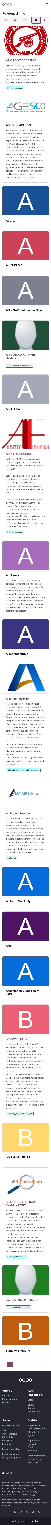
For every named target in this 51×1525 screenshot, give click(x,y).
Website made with (22, 1521)
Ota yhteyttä (34, 1432)
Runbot (31, 1408)
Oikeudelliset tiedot (37, 1455)
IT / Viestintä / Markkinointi (18, 1307)
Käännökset (34, 1411)
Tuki (4, 1430)
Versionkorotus (9, 1434)
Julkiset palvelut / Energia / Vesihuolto (23, 770)
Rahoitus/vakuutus (15, 88)
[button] (46, 4)
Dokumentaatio (9, 1399)
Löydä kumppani (10, 1454)
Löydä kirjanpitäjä (11, 1449)
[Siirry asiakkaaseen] (25, 40)
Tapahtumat (34, 1440)
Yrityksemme (34, 1425)
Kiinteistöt (11, 858)
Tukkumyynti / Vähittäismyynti (19, 1114)
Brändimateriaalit (36, 1429)
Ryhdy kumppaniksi (12, 1457)
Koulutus (6, 1444)
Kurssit (5, 1395)
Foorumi (6, 1402)
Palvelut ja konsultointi (16, 1256)
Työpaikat (33, 1435)
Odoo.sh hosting (10, 1425)
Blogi (30, 1447)
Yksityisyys (35, 1459)
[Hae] (15, 20)
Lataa (30, 1400)
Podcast (32, 1444)
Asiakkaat (33, 1450)
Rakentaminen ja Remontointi (19, 366)
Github (31, 1405)
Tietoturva (33, 1462)
